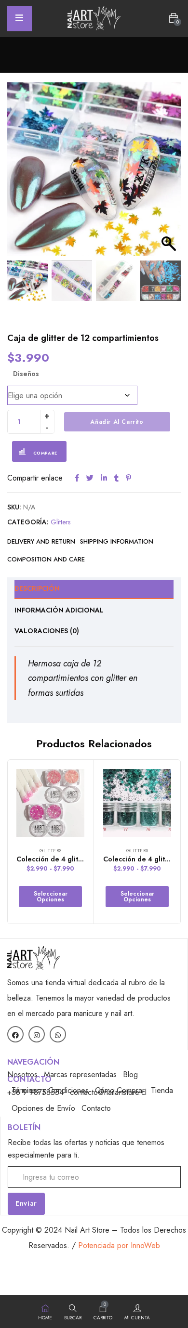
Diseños (26, 373)
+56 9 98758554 (35, 1092)
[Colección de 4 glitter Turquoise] (137, 803)
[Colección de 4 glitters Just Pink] (50, 803)
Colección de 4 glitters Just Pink (68, 859)
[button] (173, 18)
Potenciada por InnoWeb (119, 1245)
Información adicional (59, 610)
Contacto (96, 1108)
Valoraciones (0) (46, 631)
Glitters (60, 522)
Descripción (37, 588)
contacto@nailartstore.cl (108, 1092)
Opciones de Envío (43, 1108)
